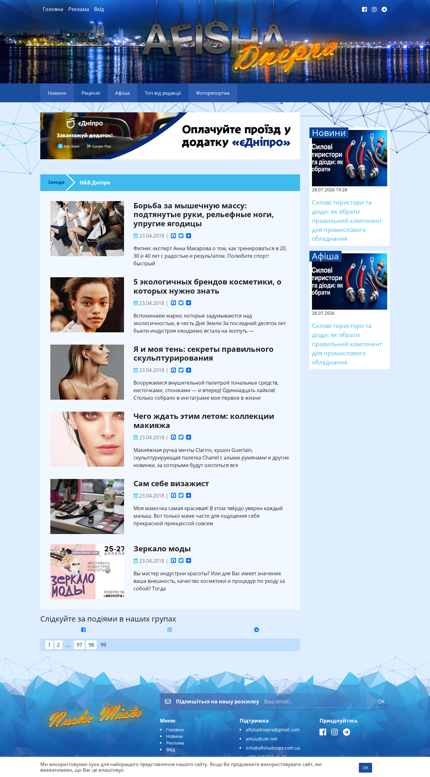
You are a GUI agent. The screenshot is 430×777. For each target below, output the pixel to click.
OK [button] (365, 767)
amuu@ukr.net (261, 739)
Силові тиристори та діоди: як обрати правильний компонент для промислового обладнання (347, 220)
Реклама (78, 9)
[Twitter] (181, 236)
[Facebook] (173, 236)
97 (79, 644)
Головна (53, 9)
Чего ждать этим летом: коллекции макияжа (203, 420)
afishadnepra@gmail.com (273, 730)
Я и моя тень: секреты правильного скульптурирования (203, 353)
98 (91, 644)
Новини (174, 736)
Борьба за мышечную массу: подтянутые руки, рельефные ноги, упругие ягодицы (203, 214)
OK (381, 701)
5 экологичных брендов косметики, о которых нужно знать (207, 286)
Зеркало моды (162, 548)
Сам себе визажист (171, 483)
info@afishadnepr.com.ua (273, 748)
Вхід (99, 9)
